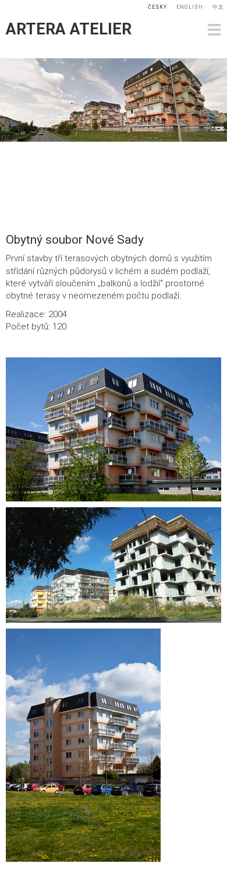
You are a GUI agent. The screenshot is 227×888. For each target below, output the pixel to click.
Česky (157, 7)
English (189, 7)
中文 (218, 7)
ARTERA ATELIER (69, 29)
